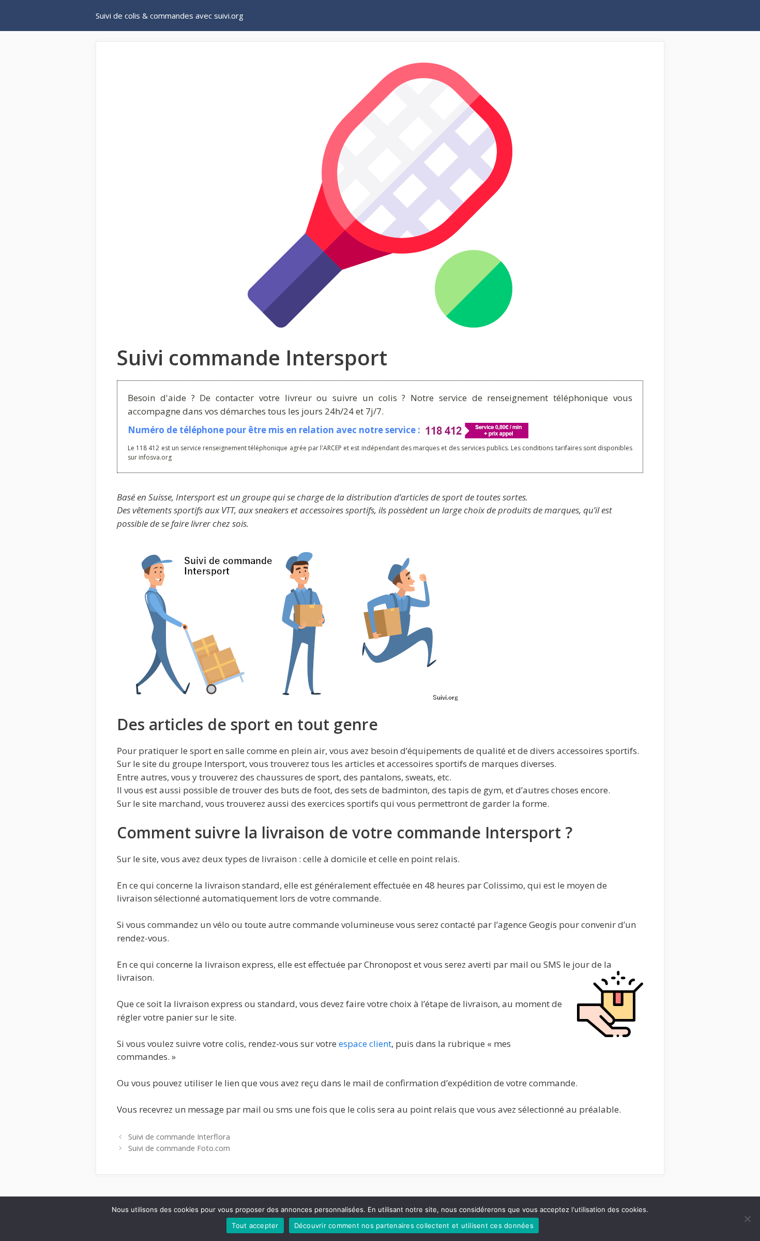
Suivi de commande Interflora (179, 1137)
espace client (365, 1044)
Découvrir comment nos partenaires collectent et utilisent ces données (414, 1225)
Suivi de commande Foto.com (179, 1148)
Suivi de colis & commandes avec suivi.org (170, 15)
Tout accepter (255, 1225)
